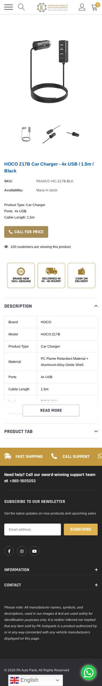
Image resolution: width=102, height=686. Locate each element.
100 (13, 247)
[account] (82, 7)
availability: (13, 190)
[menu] (8, 7)
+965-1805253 (22, 481)
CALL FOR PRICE (28, 232)
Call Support (76, 457)
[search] (21, 7)
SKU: (8, 181)
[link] (9, 551)
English (29, 680)
